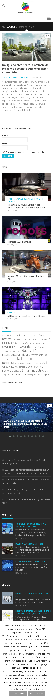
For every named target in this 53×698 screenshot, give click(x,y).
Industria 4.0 (6, 351)
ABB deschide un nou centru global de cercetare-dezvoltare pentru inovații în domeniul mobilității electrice (32, 550)
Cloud (27, 561)
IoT (20, 358)
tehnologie (20, 374)
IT (24, 359)
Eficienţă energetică (24, 594)
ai (3, 335)
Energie (38, 594)
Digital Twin (20, 343)
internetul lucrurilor (9, 359)
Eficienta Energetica (32, 343)
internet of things (39, 355)
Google (41, 347)
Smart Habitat (33, 527)
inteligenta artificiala (16, 354)
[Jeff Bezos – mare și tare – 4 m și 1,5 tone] (26, 300)
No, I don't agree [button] (36, 694)
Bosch (36, 335)
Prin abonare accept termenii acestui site (24, 152)
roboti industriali (10, 366)
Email (4, 144)
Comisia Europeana (27, 339)
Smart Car (23, 199)
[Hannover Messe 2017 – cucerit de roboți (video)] (26, 263)
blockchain (28, 335)
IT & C (28, 359)
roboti (43, 363)
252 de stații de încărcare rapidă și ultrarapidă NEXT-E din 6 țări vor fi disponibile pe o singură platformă (30, 620)
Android (7, 335)
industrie (15, 351)
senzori (22, 367)
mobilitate (8, 362)
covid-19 (46, 339)
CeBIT (14, 339)
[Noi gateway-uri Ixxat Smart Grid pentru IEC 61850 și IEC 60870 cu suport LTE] (7, 598)
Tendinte (37, 375)
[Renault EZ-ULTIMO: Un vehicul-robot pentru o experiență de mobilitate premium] (26, 187)
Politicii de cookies (31, 668)
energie (42, 343)
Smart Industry (32, 370)
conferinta (38, 339)
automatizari (16, 335)
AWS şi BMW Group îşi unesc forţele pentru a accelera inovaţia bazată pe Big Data (31, 567)
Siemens (30, 366)
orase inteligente (20, 363)
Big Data (19, 561)
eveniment (11, 346)
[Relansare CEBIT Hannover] (26, 229)
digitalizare (8, 342)
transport (45, 374)
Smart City (20, 527)
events (25, 346)
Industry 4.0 (28, 351)
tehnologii (30, 375)
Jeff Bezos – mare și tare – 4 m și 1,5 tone (26, 316)
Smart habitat (16, 371)
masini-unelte (37, 359)
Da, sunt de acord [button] (18, 694)
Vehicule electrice (21, 77)
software (10, 374)
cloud (18, 339)
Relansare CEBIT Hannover (19, 242)
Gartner (34, 347)
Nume (5, 135)
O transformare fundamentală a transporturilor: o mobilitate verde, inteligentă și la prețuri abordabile (30, 532)
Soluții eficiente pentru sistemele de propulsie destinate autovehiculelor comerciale (25, 68)
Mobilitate (7, 77)
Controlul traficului (25, 524)
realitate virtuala (32, 363)
